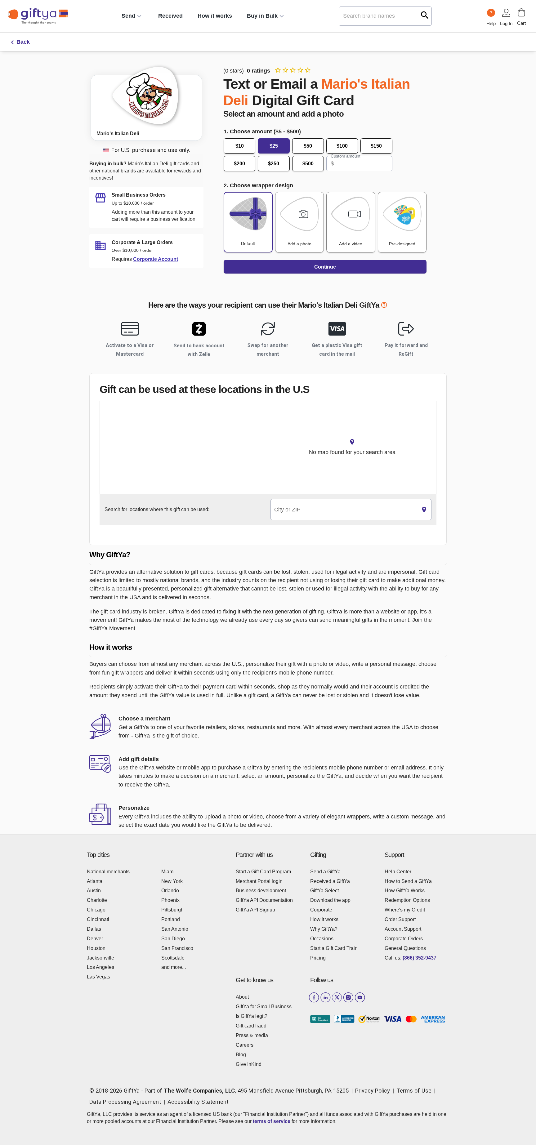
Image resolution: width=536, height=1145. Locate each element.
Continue (325, 267)
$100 (342, 146)
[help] (384, 306)
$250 (273, 163)
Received (170, 16)
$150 (376, 146)
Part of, (247, 1090)
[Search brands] (425, 15)
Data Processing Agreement (125, 1101)
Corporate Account (155, 259)
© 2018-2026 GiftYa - (116, 1090)
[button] (268, 555)
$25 (274, 146)
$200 (239, 163)
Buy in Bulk (262, 16)
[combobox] (344, 509)
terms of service (271, 1121)
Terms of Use (413, 1090)
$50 (308, 146)
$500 (308, 163)
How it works (215, 16)
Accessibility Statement (198, 1101)
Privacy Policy (372, 1090)
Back (23, 42)
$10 (239, 146)
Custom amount (345, 156)
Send (128, 16)
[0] (521, 12)
